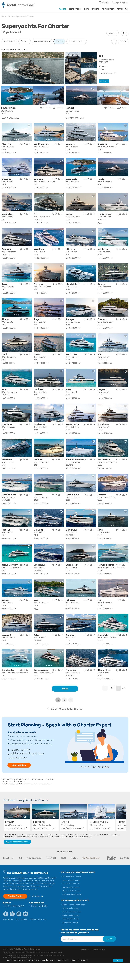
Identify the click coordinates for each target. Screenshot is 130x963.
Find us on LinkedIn (25, 913)
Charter (11, 16)
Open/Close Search (126, 9)
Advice (120, 9)
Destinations (75, 9)
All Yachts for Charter (19, 842)
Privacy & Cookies (99, 950)
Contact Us (8, 919)
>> (70, 699)
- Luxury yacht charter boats (18, 4)
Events (95, 9)
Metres (111, 33)
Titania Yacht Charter (70, 919)
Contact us (37, 896)
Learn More (83, 960)
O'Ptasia (9, 822)
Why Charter (108, 9)
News (86, 9)
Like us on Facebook (5, 913)
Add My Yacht (21, 919)
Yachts (62, 9)
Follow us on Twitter (12, 913)
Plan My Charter (15, 896)
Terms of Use (84, 950)
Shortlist (105, 3)
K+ (101, 56)
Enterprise (8, 108)
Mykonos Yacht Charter (71, 891)
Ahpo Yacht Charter (70, 922)
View (104, 81)
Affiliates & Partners (38, 919)
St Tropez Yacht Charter (71, 877)
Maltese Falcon (99, 822)
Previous (105, 688)
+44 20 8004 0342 (13, 905)
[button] (28, 132)
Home (4, 16)
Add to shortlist (62, 55)
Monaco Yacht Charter (71, 880)
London (7, 902)
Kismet (121, 822)
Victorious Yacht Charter (72, 912)
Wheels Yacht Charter (71, 908)
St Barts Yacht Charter (71, 884)
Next (65, 688)
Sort (124, 41)
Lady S (65, 822)
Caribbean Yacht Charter (72, 894)
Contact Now (19, 765)
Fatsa (70, 108)
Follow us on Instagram (18, 913)
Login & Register (121, 3)
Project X (39, 822)
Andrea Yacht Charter (71, 915)
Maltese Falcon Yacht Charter (73, 905)
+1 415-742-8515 (38, 905)
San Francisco (36, 902)
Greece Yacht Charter (71, 887)
